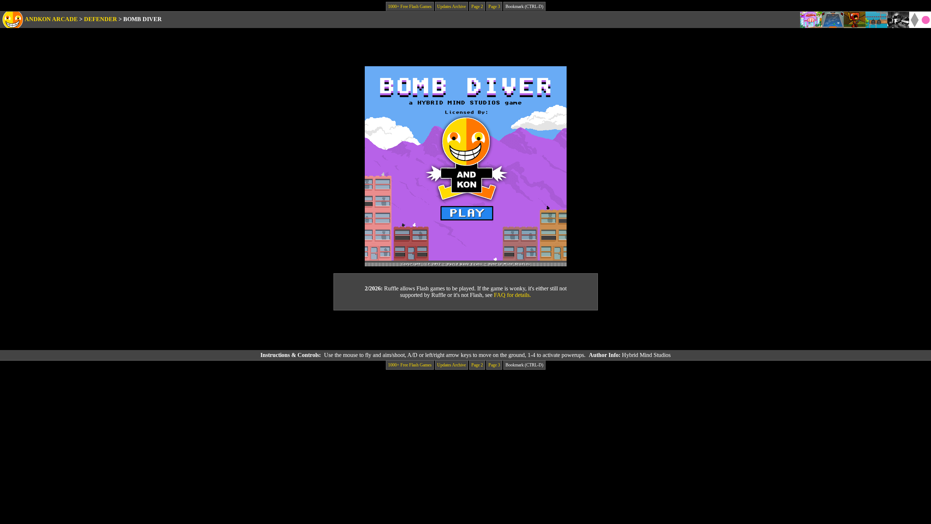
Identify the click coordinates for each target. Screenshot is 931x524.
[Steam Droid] (855, 20)
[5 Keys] (920, 20)
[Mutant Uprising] (898, 20)
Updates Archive (451, 6)
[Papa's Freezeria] (811, 20)
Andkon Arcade (51, 19)
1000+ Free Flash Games (410, 6)
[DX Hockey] (833, 20)
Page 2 (477, 6)
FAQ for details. (512, 295)
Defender (100, 19)
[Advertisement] (465, 330)
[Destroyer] (876, 20)
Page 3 (494, 6)
